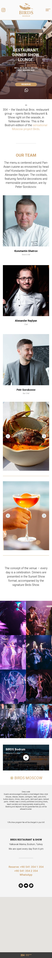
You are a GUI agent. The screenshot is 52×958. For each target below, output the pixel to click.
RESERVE (26, 84)
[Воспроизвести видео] (26, 757)
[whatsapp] (31, 885)
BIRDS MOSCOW (28, 778)
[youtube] (26, 885)
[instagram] (21, 885)
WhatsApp (26, 874)
